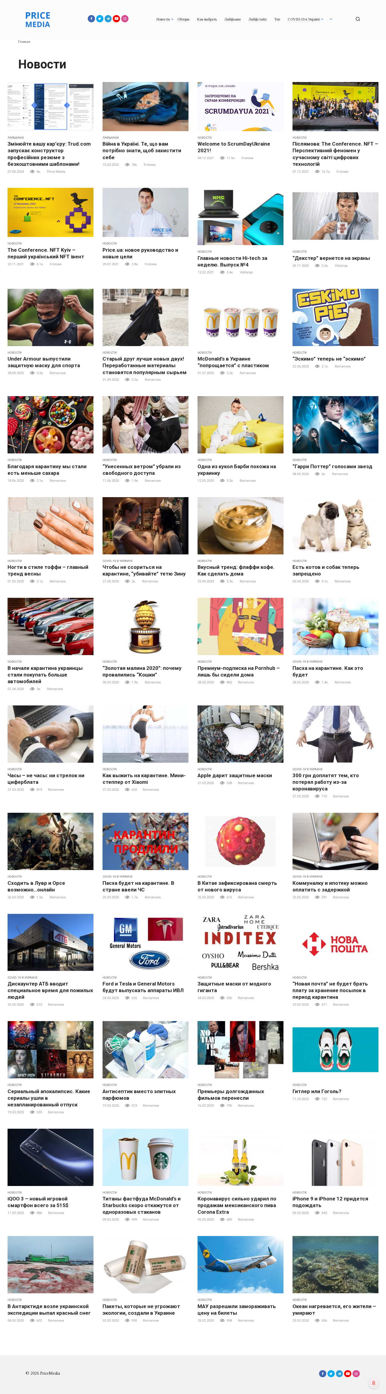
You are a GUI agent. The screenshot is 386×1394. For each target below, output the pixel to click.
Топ (277, 19)
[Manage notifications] (373, 1383)
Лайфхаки (232, 19)
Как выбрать (207, 19)
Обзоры (183, 19)
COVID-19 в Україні (304, 19)
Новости (163, 19)
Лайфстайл (257, 19)
